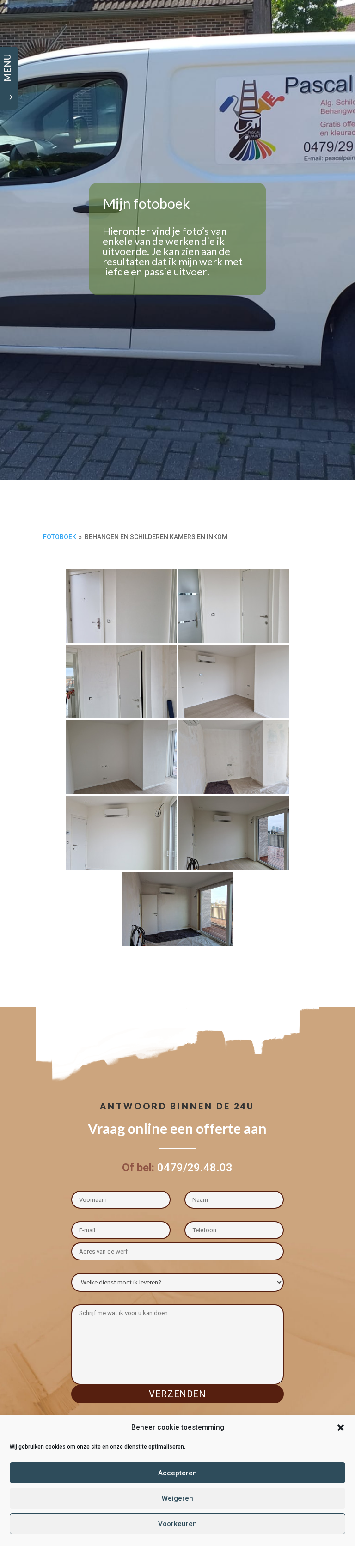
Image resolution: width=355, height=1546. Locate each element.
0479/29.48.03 (195, 1167)
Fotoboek (59, 537)
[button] (340, 1427)
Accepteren (177, 1473)
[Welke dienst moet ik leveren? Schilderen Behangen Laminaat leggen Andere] (177, 1281)
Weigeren (177, 1498)
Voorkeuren (177, 1524)
